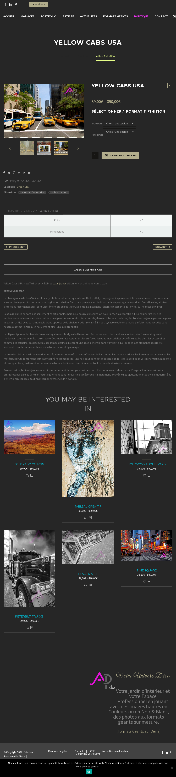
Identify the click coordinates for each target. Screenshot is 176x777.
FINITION (97, 134)
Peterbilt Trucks (29, 616)
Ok (88, 771)
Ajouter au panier (123, 155)
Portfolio (48, 16)
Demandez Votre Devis (88, 754)
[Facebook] (5, 4)
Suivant (161, 247)
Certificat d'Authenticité (32, 192)
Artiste (68, 16)
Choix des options (27, 475)
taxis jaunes (60, 283)
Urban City (23, 186)
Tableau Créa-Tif (87, 506)
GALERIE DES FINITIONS (88, 269)
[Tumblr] (19, 172)
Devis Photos (38, 4)
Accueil (9, 16)
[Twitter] (9, 172)
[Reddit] (29, 172)
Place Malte (88, 574)
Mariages (27, 16)
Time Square (147, 570)
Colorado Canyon (29, 464)
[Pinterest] (15, 4)
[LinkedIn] (10, 4)
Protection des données (115, 751)
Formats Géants (115, 16)
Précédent (17, 247)
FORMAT (97, 123)
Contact (161, 16)
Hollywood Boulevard (147, 464)
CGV (92, 751)
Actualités (88, 16)
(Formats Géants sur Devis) (139, 731)
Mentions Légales (57, 751)
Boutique (141, 16)
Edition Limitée (59, 192)
